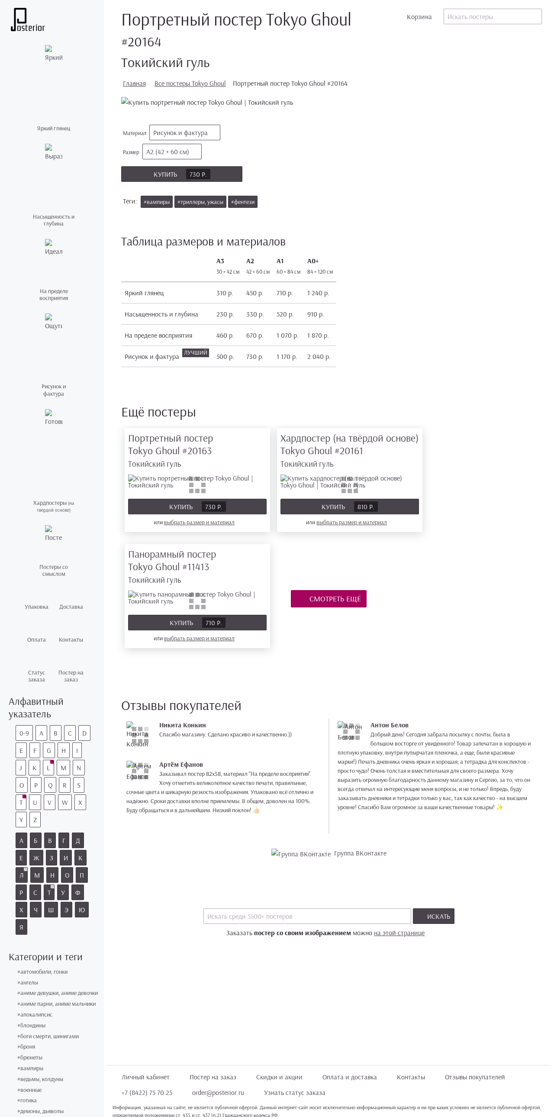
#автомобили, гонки (42, 971)
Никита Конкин (182, 724)
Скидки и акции (279, 1076)
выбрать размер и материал (199, 522)
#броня (26, 1046)
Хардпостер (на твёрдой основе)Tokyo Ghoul (349, 450)
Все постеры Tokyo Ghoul (190, 83)
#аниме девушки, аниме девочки (57, 993)
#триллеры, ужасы (200, 202)
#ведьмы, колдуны (40, 1079)
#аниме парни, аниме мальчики (56, 1003)
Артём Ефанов (181, 764)
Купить (180, 174)
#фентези (242, 202)
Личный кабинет (146, 1076)
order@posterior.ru (218, 1092)
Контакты (411, 1076)
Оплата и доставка (349, 1076)
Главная (134, 83)
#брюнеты (29, 1057)
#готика (27, 1100)
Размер (156, 151)
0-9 (24, 733)
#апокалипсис (34, 1014)
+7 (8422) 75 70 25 (147, 1092)
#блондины (31, 1025)
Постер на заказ (213, 1076)
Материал (165, 132)
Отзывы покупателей (475, 1076)
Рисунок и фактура (180, 132)
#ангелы (27, 982)
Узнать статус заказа (294, 1092)
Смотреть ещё (334, 599)
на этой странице (399, 932)
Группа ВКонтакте (360, 853)
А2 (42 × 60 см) (167, 151)
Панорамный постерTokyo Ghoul (172, 566)
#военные (29, 1090)
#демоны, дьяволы (40, 1111)
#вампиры (30, 1068)
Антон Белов (389, 724)
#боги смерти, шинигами (48, 1036)
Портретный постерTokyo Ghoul (170, 450)
